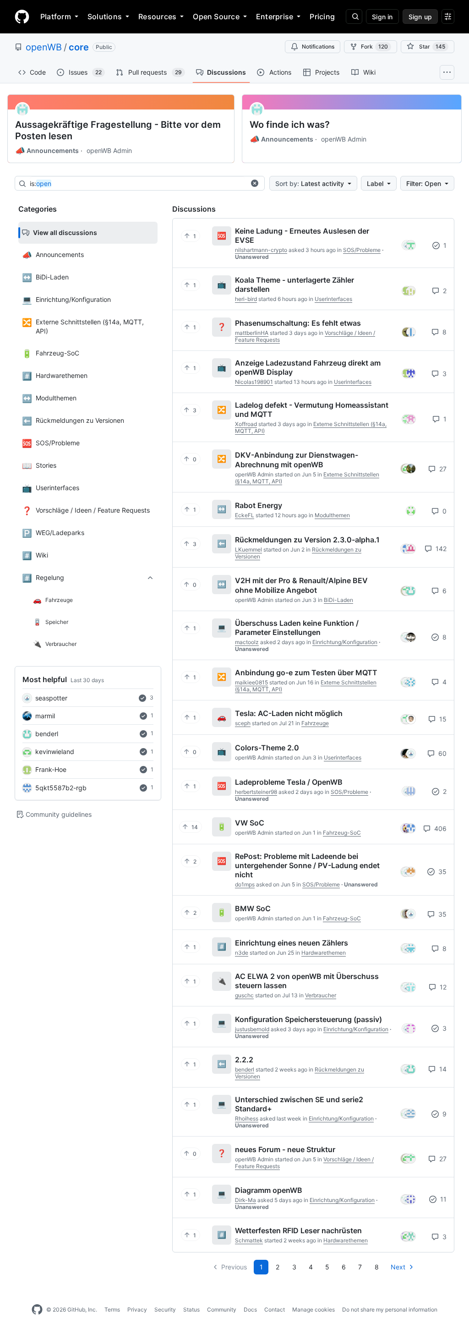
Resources (157, 16)
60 (441, 753)
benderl (46, 734)
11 (442, 1199)
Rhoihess (246, 1118)
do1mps (245, 884)
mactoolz (247, 642)
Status (191, 1309)
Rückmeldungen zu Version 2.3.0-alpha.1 (307, 539)
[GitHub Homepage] (37, 1310)
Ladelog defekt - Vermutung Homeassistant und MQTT (311, 409)
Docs (250, 1309)
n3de (241, 952)
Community (221, 1309)
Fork (374, 46)
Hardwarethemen (323, 952)
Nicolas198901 (254, 381)
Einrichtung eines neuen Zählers (291, 942)
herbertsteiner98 (256, 791)
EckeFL (244, 515)
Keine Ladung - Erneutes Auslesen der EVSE (302, 235)
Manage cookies (313, 1309)
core (79, 47)
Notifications (318, 46)
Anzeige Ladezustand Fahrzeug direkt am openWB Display (308, 367)
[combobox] (137, 183)
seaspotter (51, 698)
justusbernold (252, 1029)
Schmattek (249, 1240)
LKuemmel (248, 549)
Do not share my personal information (389, 1309)
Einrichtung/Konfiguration (344, 642)
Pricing (322, 16)
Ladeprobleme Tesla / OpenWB (289, 782)
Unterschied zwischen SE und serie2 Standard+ (299, 1104)
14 (442, 1069)
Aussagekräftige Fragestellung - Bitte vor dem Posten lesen (118, 130)
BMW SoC (253, 908)
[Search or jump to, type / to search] (354, 16)
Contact (274, 1309)
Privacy (137, 1309)
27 (442, 469)
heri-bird (246, 298)
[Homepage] (22, 16)
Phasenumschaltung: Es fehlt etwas (298, 323)
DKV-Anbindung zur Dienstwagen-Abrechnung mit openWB (296, 459)
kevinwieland (54, 751)
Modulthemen (332, 515)
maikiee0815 (251, 682)
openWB (44, 47)
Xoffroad (246, 424)
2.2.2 (244, 1059)
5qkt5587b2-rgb (61, 788)
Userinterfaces (333, 298)
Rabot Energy (258, 505)
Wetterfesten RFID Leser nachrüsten (298, 1230)
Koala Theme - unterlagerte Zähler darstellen (294, 284)
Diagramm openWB (268, 1190)
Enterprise (274, 16)
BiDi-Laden (338, 599)
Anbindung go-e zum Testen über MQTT (306, 672)
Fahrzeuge (315, 723)
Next (398, 1267)
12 (442, 987)
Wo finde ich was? (290, 124)
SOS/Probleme (362, 249)
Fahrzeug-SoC (342, 832)
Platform (55, 16)
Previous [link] (234, 1267)
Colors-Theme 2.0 (267, 747)
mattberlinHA (251, 332)
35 (441, 871)
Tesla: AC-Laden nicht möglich (289, 713)
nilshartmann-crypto (261, 249)
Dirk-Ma (245, 1200)
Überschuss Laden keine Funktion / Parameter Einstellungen (297, 627)
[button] (254, 183)
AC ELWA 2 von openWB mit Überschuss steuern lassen (307, 981)
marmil (45, 716)
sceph (243, 723)
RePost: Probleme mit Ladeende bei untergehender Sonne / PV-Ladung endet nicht (307, 865)
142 (440, 548)
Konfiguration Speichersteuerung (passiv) (308, 1019)
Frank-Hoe (50, 769)
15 (442, 719)
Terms (112, 1309)
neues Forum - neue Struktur (285, 1149)
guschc (244, 995)
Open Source (216, 16)
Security (165, 1309)
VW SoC (249, 822)
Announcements (47, 150)
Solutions (104, 16)
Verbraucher (320, 995)
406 (439, 828)
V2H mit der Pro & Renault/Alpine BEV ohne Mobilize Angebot (301, 585)
